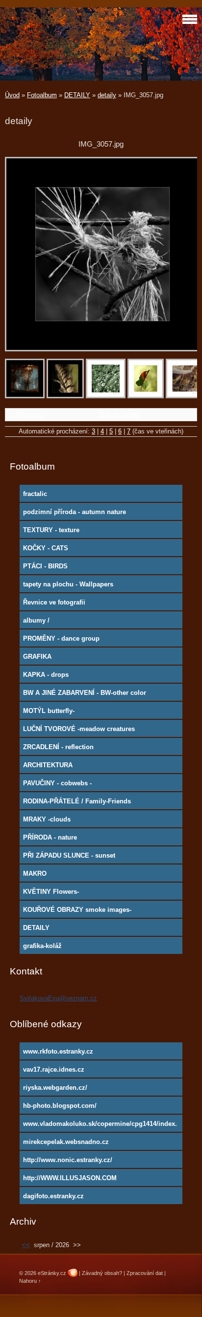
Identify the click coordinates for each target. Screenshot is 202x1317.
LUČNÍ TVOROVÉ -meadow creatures (79, 729)
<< (26, 1245)
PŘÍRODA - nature (50, 837)
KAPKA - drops (46, 674)
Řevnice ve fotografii (54, 602)
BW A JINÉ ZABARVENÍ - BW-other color (84, 692)
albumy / (36, 620)
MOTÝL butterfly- (49, 710)
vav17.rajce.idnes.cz (53, 1069)
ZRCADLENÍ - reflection (58, 747)
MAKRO (35, 873)
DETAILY (77, 95)
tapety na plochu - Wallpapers (68, 584)
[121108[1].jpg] (145, 396)
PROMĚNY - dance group (61, 638)
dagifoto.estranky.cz (53, 1196)
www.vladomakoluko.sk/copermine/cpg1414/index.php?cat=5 (100, 1126)
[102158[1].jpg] (25, 396)
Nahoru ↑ (30, 1281)
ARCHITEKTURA (48, 765)
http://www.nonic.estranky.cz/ (67, 1160)
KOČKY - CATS (45, 548)
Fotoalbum (42, 95)
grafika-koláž (42, 946)
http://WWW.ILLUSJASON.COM (70, 1178)
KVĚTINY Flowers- (51, 891)
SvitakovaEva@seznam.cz (58, 998)
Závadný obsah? (102, 1273)
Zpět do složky (120, 414)
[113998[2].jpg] (65, 396)
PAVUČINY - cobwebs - (57, 783)
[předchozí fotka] (21, 254)
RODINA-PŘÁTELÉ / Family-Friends (77, 801)
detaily (107, 95)
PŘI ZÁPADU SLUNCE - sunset (69, 855)
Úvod (12, 95)
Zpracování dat (144, 1273)
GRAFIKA (37, 656)
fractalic (35, 493)
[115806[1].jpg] (106, 396)
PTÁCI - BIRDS (45, 566)
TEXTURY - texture (51, 530)
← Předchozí (26, 414)
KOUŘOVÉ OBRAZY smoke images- (77, 909)
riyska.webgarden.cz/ (55, 1087)
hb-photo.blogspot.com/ (60, 1105)
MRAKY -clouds (47, 819)
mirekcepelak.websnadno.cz (66, 1141)
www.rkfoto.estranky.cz (58, 1051)
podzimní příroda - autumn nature (74, 512)
